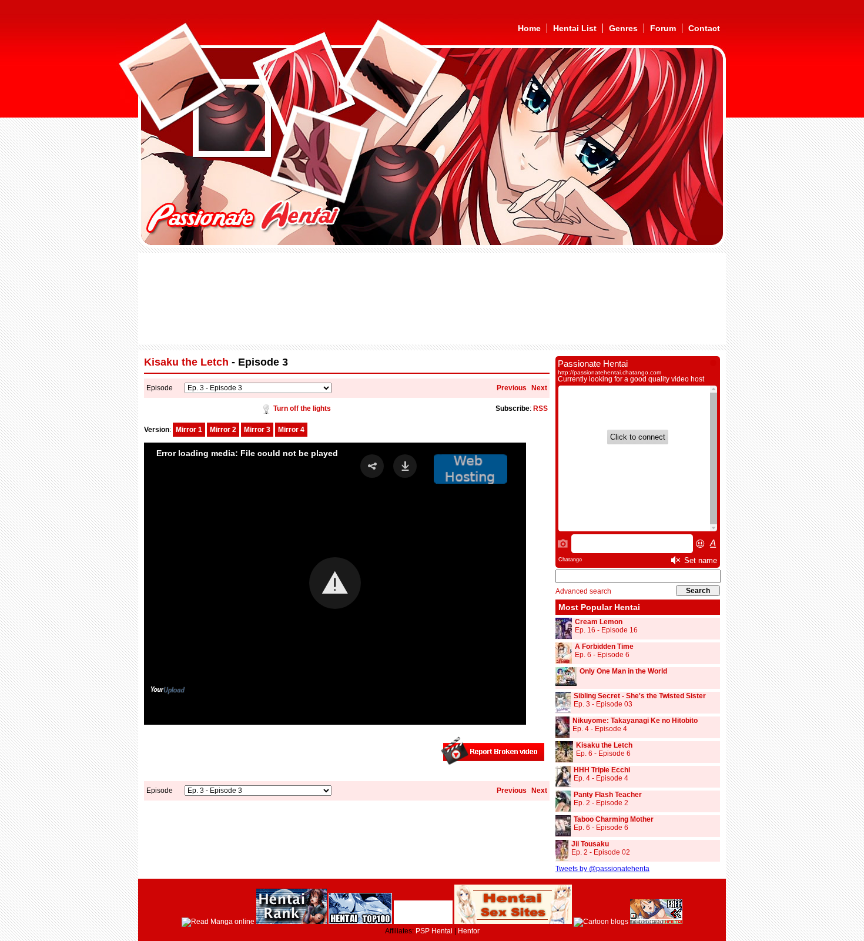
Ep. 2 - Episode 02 (600, 852)
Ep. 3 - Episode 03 (603, 704)
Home (529, 28)
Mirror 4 (291, 430)
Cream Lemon (598, 622)
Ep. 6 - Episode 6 (602, 655)
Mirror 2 (223, 430)
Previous (512, 388)
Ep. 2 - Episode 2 (601, 803)
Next (539, 388)
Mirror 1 (189, 430)
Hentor (469, 931)
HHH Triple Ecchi (602, 770)
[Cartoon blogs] (601, 921)
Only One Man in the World (623, 671)
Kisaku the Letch (186, 362)
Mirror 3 (257, 430)
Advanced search (583, 591)
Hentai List (575, 28)
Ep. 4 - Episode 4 (599, 729)
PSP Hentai (434, 931)
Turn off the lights (302, 408)
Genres (623, 28)
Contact (704, 28)
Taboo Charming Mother (614, 819)
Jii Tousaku (590, 844)
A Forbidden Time (604, 646)
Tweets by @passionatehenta (602, 869)
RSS (540, 408)
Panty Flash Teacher (608, 795)
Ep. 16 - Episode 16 (606, 630)
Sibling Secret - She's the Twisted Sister (640, 696)
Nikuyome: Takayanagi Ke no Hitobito (635, 720)
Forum (663, 28)
